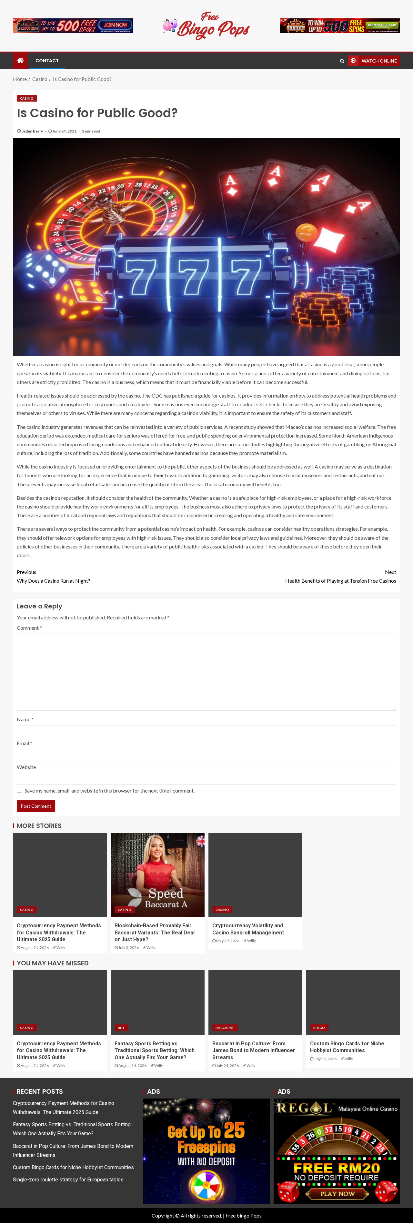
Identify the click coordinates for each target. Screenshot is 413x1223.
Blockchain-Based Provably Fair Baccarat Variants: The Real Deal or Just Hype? (155, 932)
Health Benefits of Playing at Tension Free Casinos (340, 576)
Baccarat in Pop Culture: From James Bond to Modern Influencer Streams (253, 1050)
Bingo (319, 1028)
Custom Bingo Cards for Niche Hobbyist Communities (73, 1167)
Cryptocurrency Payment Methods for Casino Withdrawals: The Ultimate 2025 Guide (59, 932)
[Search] (342, 61)
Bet (121, 1028)
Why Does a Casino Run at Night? (53, 576)
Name (25, 719)
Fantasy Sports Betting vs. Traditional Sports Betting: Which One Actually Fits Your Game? (155, 1050)
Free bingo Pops (244, 1215)
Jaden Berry (33, 131)
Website (26, 767)
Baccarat (225, 1028)
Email (24, 743)
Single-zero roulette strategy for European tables (68, 1180)
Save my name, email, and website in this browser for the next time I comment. (110, 790)
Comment (29, 628)
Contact (47, 60)
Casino (27, 98)
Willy (60, 947)
